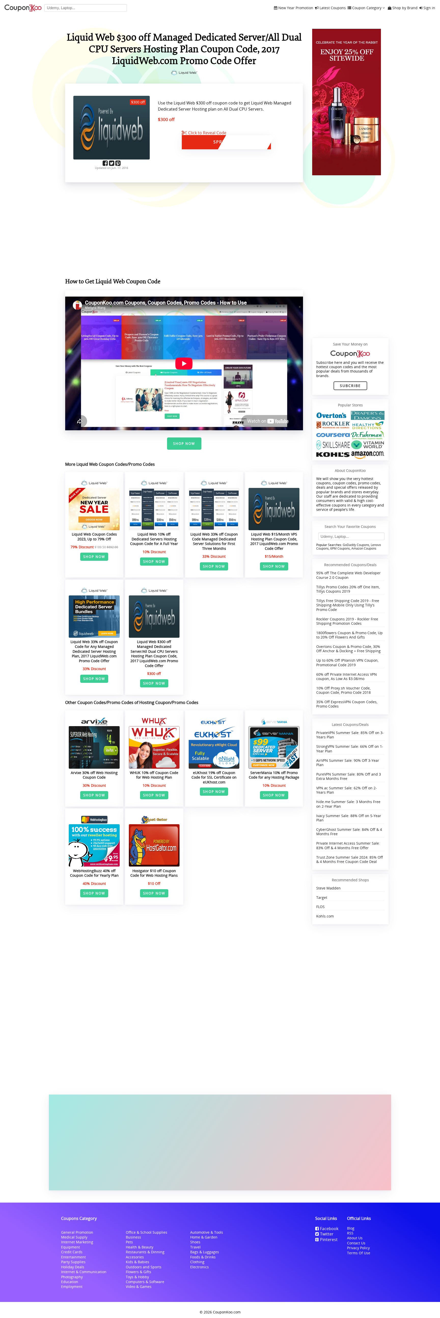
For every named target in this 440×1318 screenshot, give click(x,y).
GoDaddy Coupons (356, 545)
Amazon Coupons (363, 548)
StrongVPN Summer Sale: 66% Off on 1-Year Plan (349, 748)
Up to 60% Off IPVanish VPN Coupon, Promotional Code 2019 (347, 662)
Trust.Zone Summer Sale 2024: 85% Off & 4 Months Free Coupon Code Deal (349, 859)
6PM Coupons (340, 548)
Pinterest (329, 1239)
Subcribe (350, 385)
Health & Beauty (139, 1247)
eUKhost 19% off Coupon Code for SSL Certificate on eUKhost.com (214, 777)
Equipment (70, 1247)
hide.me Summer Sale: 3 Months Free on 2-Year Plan (348, 803)
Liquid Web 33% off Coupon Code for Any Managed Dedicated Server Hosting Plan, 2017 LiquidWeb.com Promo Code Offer (94, 651)
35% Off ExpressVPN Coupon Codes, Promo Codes (346, 704)
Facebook (329, 1228)
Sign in (429, 8)
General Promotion (77, 1232)
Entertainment (73, 1257)
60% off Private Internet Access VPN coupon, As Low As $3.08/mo (346, 676)
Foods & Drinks (203, 1257)
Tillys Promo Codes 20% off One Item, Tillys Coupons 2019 (348, 589)
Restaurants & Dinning (145, 1251)
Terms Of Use (358, 1252)
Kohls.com (325, 916)
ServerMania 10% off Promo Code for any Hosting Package (274, 775)
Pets (129, 1242)
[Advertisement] (220, 1142)
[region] (184, 231)
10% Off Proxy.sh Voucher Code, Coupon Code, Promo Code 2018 (343, 690)
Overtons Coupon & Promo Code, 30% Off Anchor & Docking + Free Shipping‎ (348, 648)
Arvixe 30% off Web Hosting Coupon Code (94, 775)
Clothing (197, 1261)
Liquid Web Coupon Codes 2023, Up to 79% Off (94, 536)
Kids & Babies (137, 1261)
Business (133, 1237)
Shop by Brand (405, 8)
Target (321, 897)
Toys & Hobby (137, 1276)
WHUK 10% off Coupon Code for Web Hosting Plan (154, 775)
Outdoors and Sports (143, 1266)
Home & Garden (203, 1237)
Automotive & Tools (206, 1232)
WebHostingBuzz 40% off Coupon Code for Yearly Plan (94, 873)
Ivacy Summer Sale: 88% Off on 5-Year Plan (348, 817)
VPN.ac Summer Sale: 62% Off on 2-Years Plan (346, 790)
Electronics (199, 1266)
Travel (195, 1247)
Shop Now (184, 443)
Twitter (327, 1234)
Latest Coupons (333, 8)
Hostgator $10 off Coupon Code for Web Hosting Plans (154, 873)
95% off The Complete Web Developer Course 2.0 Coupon (348, 575)
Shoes (195, 1242)
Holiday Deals (72, 1266)
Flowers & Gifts (138, 1271)
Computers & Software (145, 1281)
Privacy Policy (358, 1247)
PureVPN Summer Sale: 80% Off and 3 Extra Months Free (348, 776)
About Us (355, 1237)
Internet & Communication (83, 1271)
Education (69, 1281)
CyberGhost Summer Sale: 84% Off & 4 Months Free (349, 831)
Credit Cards (71, 1251)
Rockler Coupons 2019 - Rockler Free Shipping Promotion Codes (347, 621)
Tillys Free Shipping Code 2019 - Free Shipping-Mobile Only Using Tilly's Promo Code (347, 605)
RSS (350, 1233)
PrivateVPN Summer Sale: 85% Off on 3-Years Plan (350, 734)
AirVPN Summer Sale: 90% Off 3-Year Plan (347, 762)
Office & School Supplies (146, 1232)
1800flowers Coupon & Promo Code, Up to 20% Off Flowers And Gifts (349, 635)
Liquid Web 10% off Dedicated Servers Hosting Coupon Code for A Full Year (154, 539)
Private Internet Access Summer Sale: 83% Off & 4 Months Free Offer (348, 845)
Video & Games (139, 1286)
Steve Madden (328, 888)
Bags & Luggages (204, 1251)
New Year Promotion (295, 8)
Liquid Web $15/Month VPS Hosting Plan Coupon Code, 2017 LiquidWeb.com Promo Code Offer (274, 541)
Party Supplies (73, 1261)
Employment (71, 1286)
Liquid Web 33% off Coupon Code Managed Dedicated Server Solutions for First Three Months (214, 541)
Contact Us (356, 1243)
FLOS (320, 906)
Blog (350, 1228)
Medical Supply (74, 1237)
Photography (72, 1276)
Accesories (135, 1257)
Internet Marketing (77, 1242)
